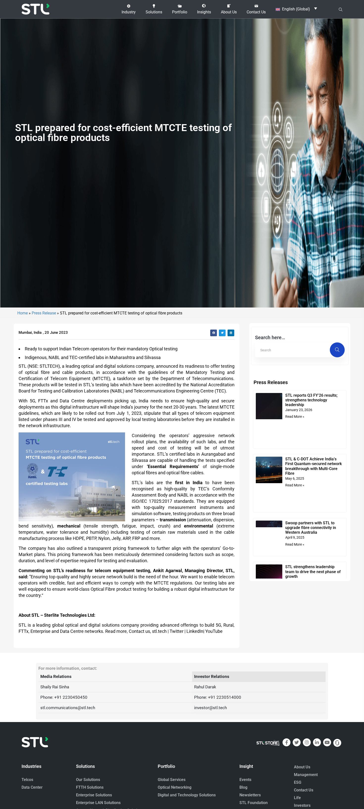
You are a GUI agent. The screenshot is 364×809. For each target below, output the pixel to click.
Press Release (44, 313)
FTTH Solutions (90, 787)
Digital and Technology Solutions (187, 795)
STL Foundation (253, 802)
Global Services (171, 779)
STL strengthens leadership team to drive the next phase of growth (313, 571)
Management (306, 774)
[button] (129, 9)
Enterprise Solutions (94, 795)
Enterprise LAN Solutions (98, 802)
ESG (297, 782)
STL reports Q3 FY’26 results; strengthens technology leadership (311, 400)
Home (22, 313)
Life (297, 797)
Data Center (32, 787)
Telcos (27, 779)
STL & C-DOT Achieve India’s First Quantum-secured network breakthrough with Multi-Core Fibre (313, 466)
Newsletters (250, 795)
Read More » (294, 416)
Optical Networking (174, 787)
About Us (302, 767)
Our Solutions (88, 779)
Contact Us (303, 790)
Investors (302, 805)
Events (245, 779)
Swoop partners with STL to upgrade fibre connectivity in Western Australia (310, 528)
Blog (243, 787)
